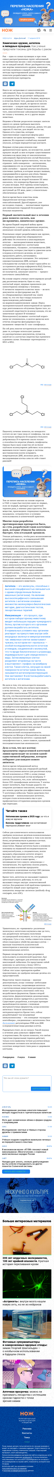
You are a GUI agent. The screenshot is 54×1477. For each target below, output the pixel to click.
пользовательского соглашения (14, 1468)
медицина (7, 38)
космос (5, 1117)
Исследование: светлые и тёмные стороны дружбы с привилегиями (24, 1131)
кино (4, 1146)
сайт (4, 1158)
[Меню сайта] (50, 30)
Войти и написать (41, 1089)
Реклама (27, 1428)
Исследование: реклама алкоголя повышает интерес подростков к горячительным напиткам (26, 1111)
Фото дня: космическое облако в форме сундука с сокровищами (27, 1121)
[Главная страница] (7, 30)
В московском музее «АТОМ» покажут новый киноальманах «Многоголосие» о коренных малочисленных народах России (25, 1151)
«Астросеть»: (24, 1303)
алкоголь (6, 1107)
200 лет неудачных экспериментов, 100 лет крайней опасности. (26, 1261)
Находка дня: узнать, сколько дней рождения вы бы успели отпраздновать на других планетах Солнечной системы (25, 1164)
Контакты (27, 1433)
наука (22, 1057)
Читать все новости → (16, 1171)
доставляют (9, 1023)
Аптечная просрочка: (24, 1396)
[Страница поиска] (45, 30)
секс (4, 1127)
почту (6, 1464)
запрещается (27, 1457)
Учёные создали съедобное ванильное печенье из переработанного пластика (26, 1141)
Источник (47, 385)
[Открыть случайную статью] (38, 30)
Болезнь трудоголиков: (26, 824)
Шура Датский (20, 38)
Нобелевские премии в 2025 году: (27, 817)
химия (32, 1057)
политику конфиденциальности (15, 1471)
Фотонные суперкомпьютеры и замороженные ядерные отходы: (25, 1348)
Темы (27, 1437)
